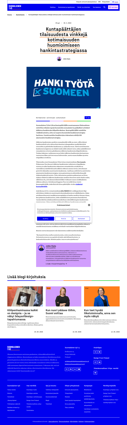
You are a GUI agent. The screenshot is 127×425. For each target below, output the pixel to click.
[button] (89, 205)
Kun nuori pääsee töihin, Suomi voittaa (61, 311)
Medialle (67, 397)
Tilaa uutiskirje (69, 407)
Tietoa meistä (11, 389)
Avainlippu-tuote (32, 389)
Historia (9, 393)
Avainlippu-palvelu (32, 393)
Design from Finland (33, 400)
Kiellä (63, 218)
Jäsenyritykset (11, 400)
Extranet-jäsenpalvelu (71, 389)
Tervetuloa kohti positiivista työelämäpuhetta (89, 396)
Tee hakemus (97, 7)
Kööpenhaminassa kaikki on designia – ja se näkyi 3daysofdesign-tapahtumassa (22, 314)
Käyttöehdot (74, 421)
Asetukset (81, 218)
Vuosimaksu (30, 410)
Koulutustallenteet (51, 397)
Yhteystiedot (106, 2)
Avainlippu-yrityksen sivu (111, 389)
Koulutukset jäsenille (52, 393)
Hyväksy (45, 218)
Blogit (47, 400)
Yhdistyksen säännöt (13, 404)
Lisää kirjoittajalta (55, 263)
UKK (99, 2)
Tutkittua (52, 7)
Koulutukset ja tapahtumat (66, 7)
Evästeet (81, 421)
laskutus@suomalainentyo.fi (75, 364)
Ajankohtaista (20, 14)
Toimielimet (10, 397)
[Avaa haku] (104, 7)
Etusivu (9, 14)
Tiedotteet (49, 404)
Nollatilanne (87, 389)
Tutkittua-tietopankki (52, 389)
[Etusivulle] (15, 7)
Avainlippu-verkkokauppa (34, 397)
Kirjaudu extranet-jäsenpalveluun (86, 2)
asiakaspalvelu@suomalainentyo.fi (77, 361)
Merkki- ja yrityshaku (83, 7)
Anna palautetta (70, 404)
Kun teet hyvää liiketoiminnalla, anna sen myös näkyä (100, 313)
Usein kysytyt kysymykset (73, 400)
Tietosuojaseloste (64, 421)
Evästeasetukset (89, 421)
